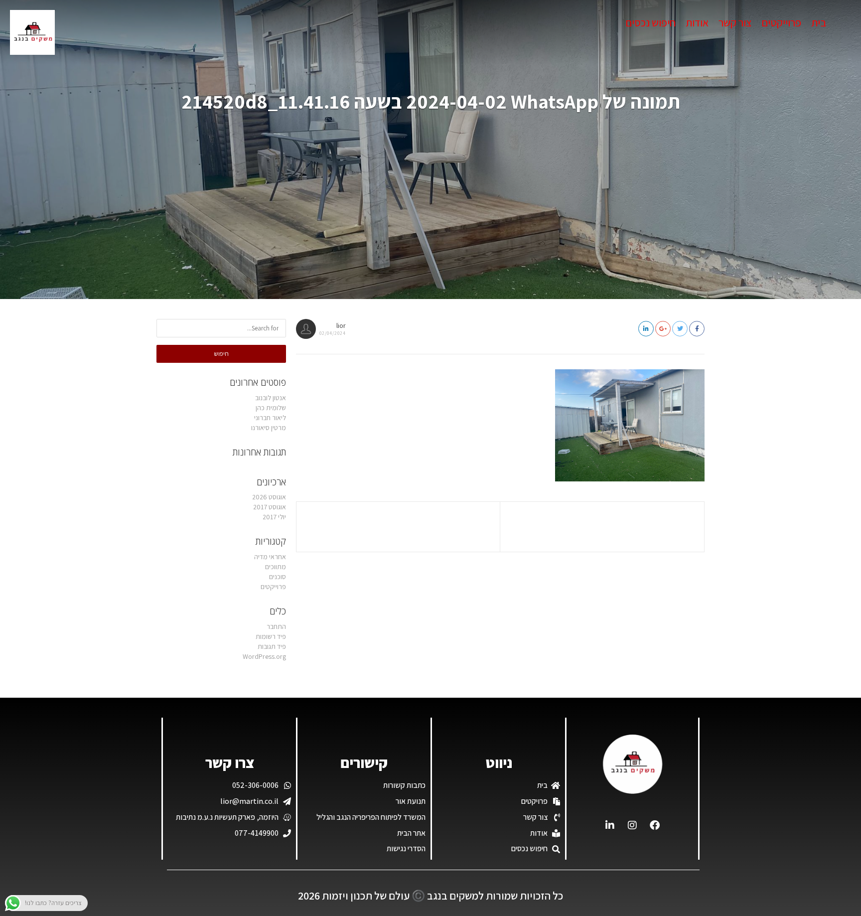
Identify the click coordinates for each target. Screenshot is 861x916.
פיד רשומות (271, 636)
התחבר (276, 626)
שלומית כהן (271, 407)
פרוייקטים (781, 22)
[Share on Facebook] (697, 328)
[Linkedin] (610, 825)
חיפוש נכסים (650, 22)
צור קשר (734, 22)
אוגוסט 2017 (269, 506)
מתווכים (275, 566)
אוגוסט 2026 (269, 496)
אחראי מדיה (270, 556)
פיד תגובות (272, 646)
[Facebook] (655, 825)
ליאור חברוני (270, 417)
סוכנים (277, 576)
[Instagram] (632, 825)
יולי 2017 (274, 516)
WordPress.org (264, 656)
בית (818, 22)
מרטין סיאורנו (268, 427)
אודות (697, 22)
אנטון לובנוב (270, 397)
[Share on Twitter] (680, 328)
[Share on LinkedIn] (646, 328)
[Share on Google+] (663, 328)
